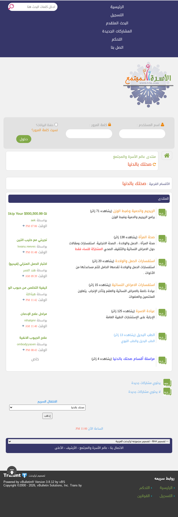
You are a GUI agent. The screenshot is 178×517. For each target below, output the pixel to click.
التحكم (117, 39)
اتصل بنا (117, 47)
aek (33, 220)
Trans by (76, 485)
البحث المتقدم (117, 23)
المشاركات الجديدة (117, 31)
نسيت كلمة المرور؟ (45, 130)
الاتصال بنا (117, 448)
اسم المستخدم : (149, 125)
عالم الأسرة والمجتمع (93, 448)
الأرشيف (71, 448)
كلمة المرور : (98, 125)
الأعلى (59, 448)
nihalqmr (30, 320)
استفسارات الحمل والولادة (135, 261)
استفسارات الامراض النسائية (133, 285)
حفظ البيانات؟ (45, 125)
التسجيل (117, 15)
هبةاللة (31, 294)
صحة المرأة (146, 237)
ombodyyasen (26, 344)
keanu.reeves (27, 246)
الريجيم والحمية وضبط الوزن (134, 211)
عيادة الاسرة (145, 311)
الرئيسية (117, 6)
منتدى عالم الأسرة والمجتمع (134, 156)
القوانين (144, 496)
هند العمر (29, 270)
